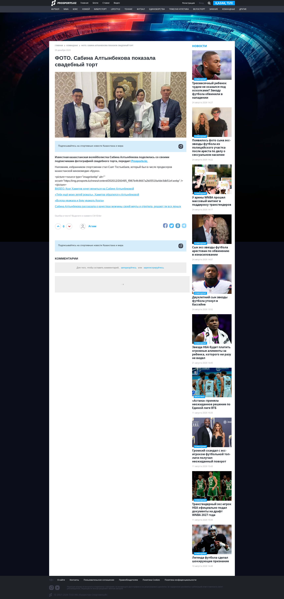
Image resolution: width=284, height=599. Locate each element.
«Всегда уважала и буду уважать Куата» (79, 200)
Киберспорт (100, 9)
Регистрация (188, 3)
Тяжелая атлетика (179, 9)
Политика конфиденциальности (180, 579)
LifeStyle (115, 9)
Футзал (141, 9)
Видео (117, 2)
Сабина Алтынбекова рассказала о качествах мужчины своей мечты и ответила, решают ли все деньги (118, 206)
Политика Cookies (151, 579)
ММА (66, 9)
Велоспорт (199, 9)
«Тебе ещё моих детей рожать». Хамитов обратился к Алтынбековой (97, 194)
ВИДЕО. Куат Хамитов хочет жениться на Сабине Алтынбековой (94, 188)
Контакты (74, 579)
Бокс (75, 9)
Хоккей (86, 9)
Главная (84, 2)
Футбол (55, 9)
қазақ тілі (224, 3)
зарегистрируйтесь (154, 267)
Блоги (95, 2)
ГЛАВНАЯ (59, 45)
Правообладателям (128, 579)
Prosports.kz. (139, 161)
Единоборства (157, 9)
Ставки (106, 2)
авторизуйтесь (128, 267)
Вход (201, 3)
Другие (243, 9)
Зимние (213, 9)
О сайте (61, 579)
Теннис (129, 9)
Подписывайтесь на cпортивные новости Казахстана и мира (90, 145)
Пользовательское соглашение (99, 579)
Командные (228, 9)
